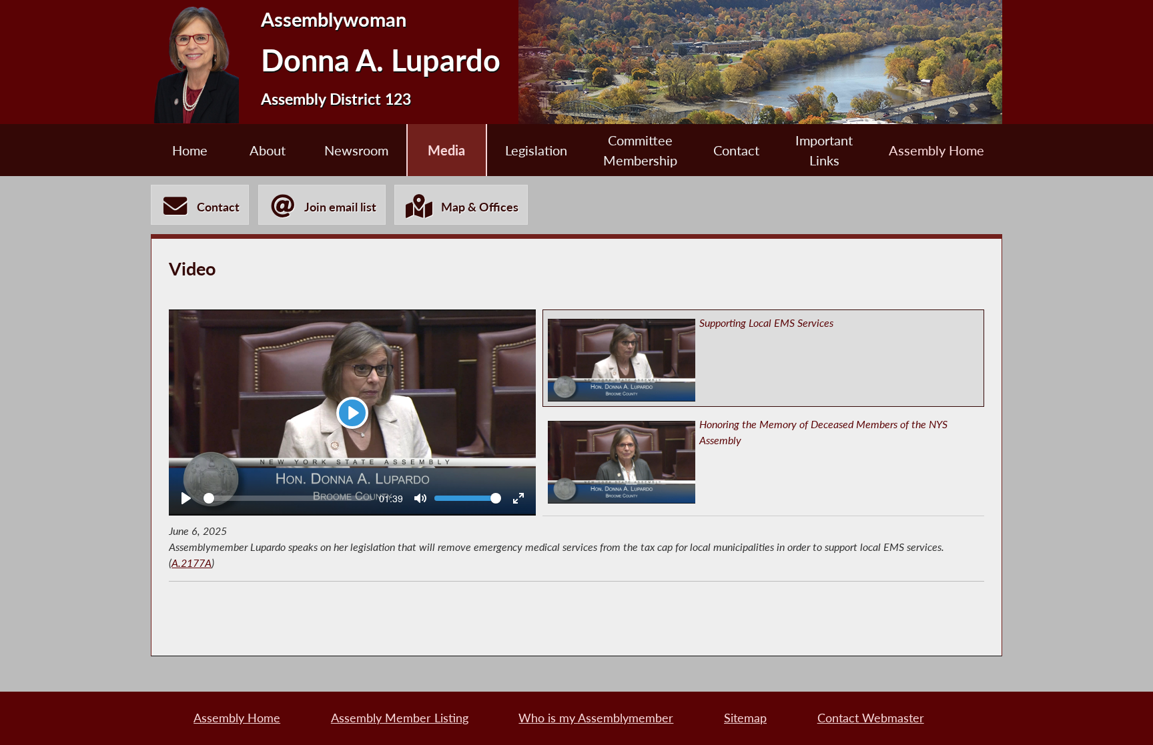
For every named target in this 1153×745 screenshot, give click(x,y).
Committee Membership (640, 150)
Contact (736, 150)
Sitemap (745, 718)
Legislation (536, 150)
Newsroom (356, 150)
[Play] (186, 498)
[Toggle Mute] (420, 498)
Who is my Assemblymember (595, 718)
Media (446, 150)
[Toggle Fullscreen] (518, 498)
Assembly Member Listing (399, 718)
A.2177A (191, 562)
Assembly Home (936, 150)
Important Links (824, 150)
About (268, 150)
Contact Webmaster (870, 718)
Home (190, 150)
